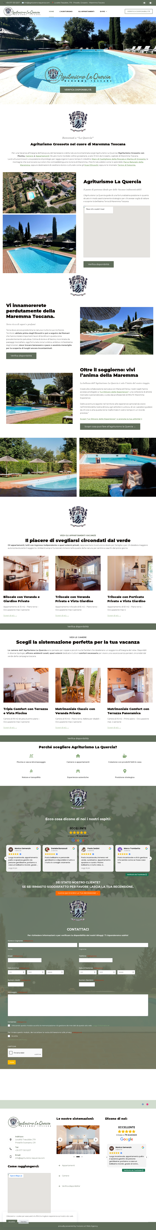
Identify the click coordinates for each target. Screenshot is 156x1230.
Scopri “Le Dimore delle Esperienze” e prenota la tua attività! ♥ (111, 419)
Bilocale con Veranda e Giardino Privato (21, 599)
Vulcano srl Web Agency (87, 1226)
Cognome (82, 949)
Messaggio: (17, 992)
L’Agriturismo (66, 11)
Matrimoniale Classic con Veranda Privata (75, 711)
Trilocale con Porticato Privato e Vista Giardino (126, 599)
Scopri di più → (10, 615)
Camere (30, 156)
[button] (150, 858)
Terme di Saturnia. (127, 165)
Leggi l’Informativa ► (101, 1026)
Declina (23, 1222)
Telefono (88, 956)
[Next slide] (96, 1139)
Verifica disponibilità (138, 11)
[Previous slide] (60, 1139)
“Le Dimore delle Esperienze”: (114, 392)
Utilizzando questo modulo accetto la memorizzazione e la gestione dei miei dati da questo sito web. (60, 1026)
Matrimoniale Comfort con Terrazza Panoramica (128, 711)
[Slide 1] (74, 1156)
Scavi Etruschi (91, 165)
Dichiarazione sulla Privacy (17, 1039)
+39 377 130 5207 (13, 3)
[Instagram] (150, 3)
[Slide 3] (80, 1156)
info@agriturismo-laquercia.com (37, 3)
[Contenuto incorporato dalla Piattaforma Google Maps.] (116, 231)
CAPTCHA (12, 1046)
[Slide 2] (76, 1156)
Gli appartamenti (86, 11)
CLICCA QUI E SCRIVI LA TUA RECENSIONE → (78, 893)
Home (51, 11)
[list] (78, 1139)
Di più (102, 11)
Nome (10, 949)
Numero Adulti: (19, 980)
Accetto (12, 1222)
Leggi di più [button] (49, 868)
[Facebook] (144, 3)
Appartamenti (42, 156)
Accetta (14, 1036)
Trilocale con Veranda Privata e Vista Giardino (74, 599)
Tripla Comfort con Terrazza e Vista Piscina (25, 711)
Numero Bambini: (91, 980)
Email (15, 956)
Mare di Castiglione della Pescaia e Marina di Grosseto (119, 159)
